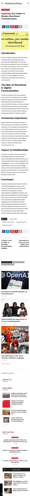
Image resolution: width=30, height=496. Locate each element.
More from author (18, 262)
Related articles (7, 262)
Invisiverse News (13, 3)
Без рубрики (15, 437)
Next (7, 363)
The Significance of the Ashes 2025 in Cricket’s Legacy (20, 483)
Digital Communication (8, 222)
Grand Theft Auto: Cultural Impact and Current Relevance (17, 419)
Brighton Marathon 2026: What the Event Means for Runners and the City (19, 395)
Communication (5, 9)
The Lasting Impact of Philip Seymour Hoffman (20, 489)
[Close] (4, 469)
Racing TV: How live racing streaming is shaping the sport (17, 402)
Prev (4, 363)
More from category (8, 264)
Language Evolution (21, 222)
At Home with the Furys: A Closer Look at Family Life (19, 412)
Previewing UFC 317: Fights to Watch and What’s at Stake (19, 475)
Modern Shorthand (7, 225)
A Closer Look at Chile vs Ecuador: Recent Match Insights (6, 244)
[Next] (6, 425)
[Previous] (3, 425)
